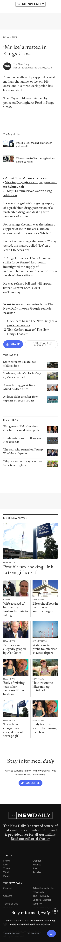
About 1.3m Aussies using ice (26, 178)
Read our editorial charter (30, 839)
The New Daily (21, 64)
